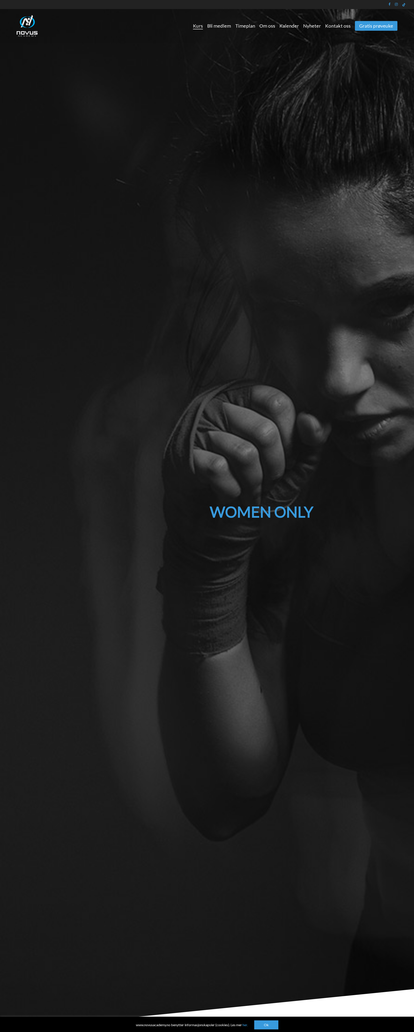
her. (245, 1025)
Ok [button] (266, 1025)
